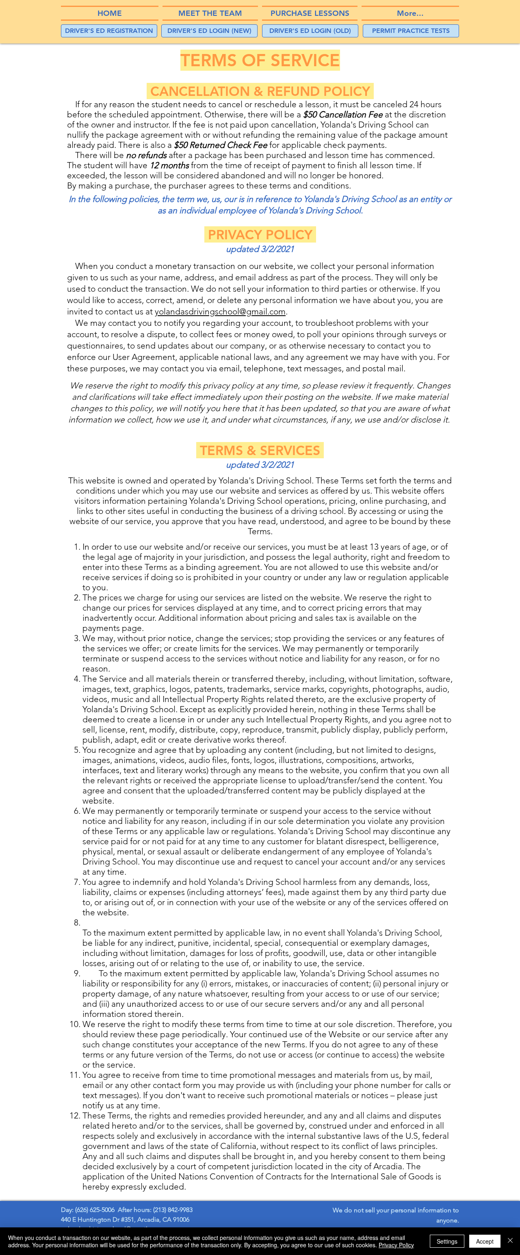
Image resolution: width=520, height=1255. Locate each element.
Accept (485, 1241)
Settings (447, 1241)
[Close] (510, 1241)
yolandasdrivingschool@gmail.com (220, 311)
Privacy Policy (396, 1245)
